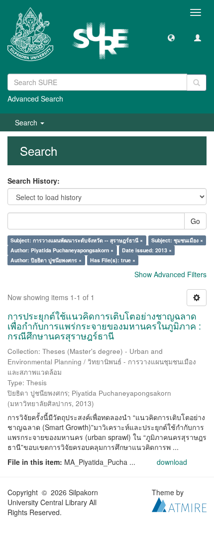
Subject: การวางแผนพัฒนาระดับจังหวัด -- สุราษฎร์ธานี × (76, 240)
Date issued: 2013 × (147, 250)
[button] (171, 37)
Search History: (33, 181)
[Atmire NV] (179, 504)
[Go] (197, 82)
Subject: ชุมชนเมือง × (177, 240)
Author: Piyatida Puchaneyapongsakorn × (61, 250)
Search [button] (27, 122)
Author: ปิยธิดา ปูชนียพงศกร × (46, 260)
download (172, 462)
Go (195, 221)
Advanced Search (35, 99)
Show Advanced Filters (170, 274)
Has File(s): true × (112, 260)
